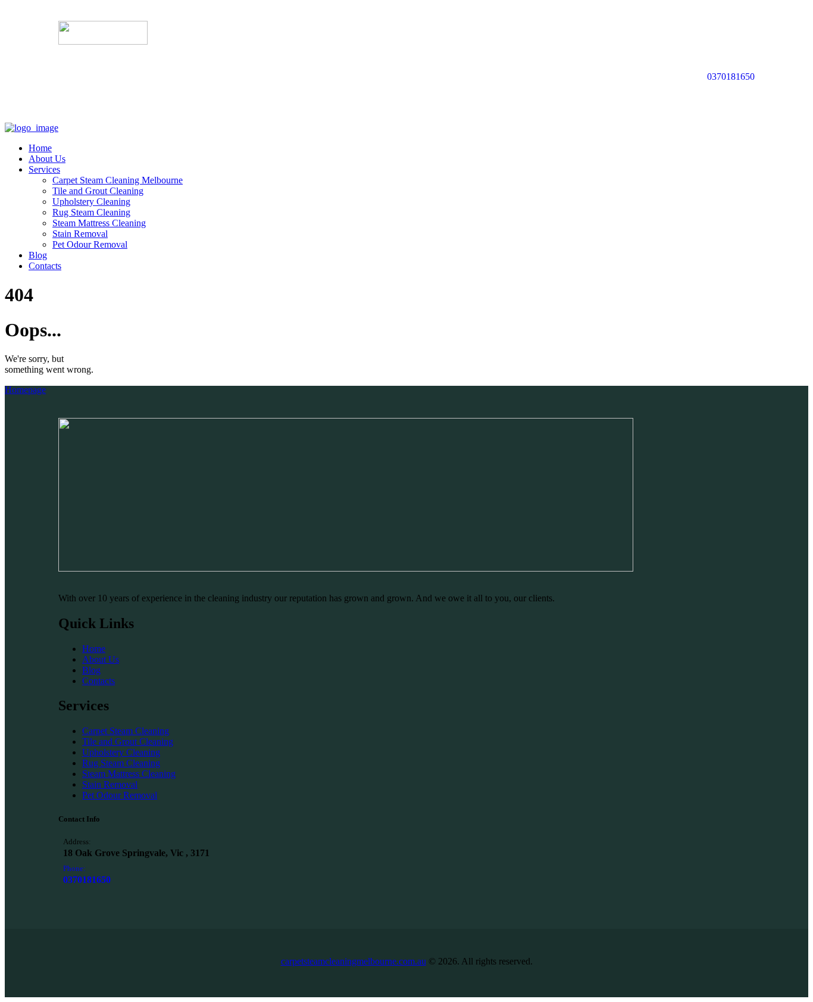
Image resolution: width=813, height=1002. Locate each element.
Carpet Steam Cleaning (125, 731)
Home (93, 649)
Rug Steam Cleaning (121, 763)
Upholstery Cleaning (121, 752)
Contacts (98, 681)
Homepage (25, 390)
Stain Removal (109, 784)
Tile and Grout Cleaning (127, 741)
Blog (91, 670)
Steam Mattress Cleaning (129, 774)
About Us (100, 659)
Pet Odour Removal (119, 795)
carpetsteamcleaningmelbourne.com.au (353, 961)
